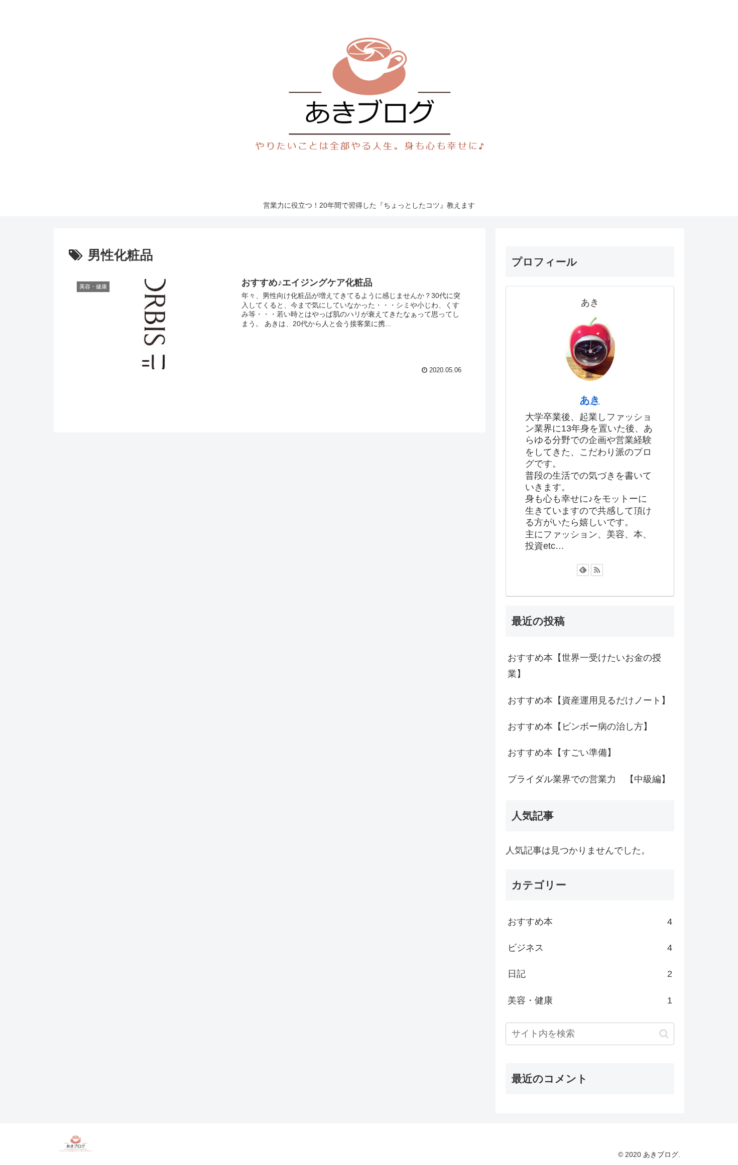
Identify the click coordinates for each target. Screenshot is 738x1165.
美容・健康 (590, 1000)
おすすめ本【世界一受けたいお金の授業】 (584, 666)
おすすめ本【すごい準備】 (562, 753)
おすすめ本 (590, 922)
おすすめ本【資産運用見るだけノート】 (589, 700)
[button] (664, 1034)
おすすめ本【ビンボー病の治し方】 (580, 726)
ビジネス (590, 948)
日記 (590, 974)
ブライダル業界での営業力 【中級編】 (589, 779)
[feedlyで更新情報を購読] (583, 570)
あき (590, 399)
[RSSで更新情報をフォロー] (597, 570)
